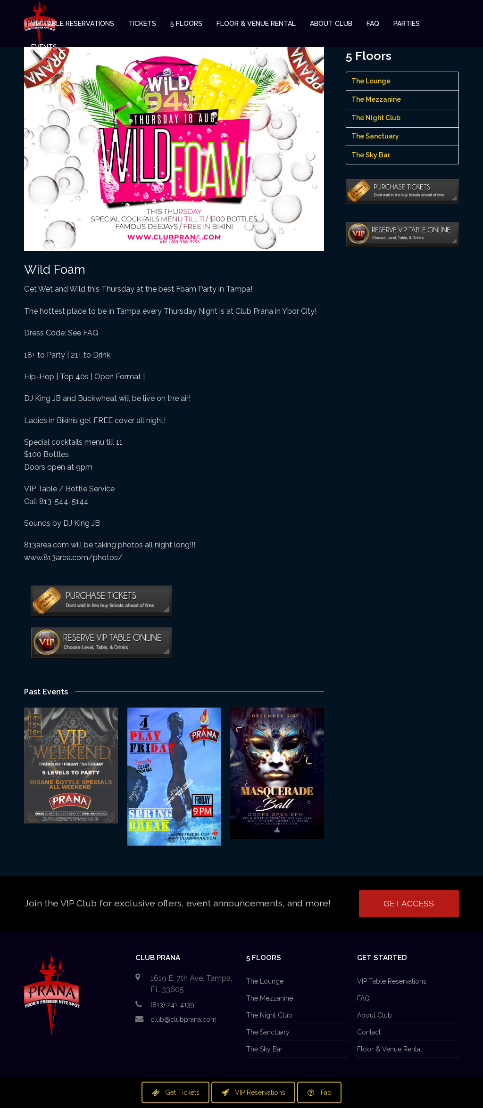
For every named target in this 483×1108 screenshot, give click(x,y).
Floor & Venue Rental (389, 1049)
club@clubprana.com (183, 1019)
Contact (369, 1032)
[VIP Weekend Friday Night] (71, 765)
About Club (374, 1015)
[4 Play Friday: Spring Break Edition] (174, 776)
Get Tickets (182, 1092)
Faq (326, 1092)
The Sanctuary (375, 136)
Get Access (408, 903)
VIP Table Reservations (391, 981)
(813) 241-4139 (172, 1005)
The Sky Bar (370, 155)
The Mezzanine (376, 99)
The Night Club (375, 118)
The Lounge (371, 81)
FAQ (363, 998)
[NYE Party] (277, 773)
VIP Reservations (260, 1092)
